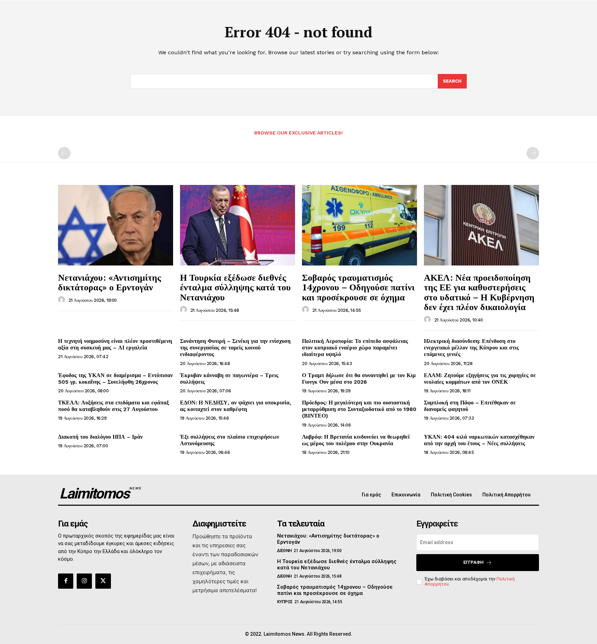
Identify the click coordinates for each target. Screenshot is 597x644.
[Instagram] (84, 581)
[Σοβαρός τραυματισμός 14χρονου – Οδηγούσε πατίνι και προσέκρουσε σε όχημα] (359, 225)
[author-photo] (62, 300)
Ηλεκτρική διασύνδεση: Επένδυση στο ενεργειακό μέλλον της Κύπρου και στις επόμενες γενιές (471, 347)
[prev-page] (64, 153)
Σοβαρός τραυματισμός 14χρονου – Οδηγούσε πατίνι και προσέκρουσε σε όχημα (358, 287)
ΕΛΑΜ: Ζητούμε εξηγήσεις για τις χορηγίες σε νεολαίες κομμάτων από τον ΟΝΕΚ (480, 378)
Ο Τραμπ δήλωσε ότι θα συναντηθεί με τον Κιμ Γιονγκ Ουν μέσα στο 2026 (359, 378)
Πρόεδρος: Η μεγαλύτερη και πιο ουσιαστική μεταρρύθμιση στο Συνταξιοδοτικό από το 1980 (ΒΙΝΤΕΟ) (359, 409)
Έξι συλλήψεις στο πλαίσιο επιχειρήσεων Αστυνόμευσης (229, 440)
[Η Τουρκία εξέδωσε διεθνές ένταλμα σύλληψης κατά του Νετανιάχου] (237, 225)
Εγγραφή (473, 562)
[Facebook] (65, 581)
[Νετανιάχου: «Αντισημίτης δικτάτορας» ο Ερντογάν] (115, 225)
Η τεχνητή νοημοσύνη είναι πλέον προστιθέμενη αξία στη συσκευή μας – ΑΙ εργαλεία (115, 344)
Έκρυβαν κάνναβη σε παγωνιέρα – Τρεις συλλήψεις (229, 378)
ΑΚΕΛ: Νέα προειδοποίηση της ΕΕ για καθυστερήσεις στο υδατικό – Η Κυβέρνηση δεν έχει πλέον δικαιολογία (479, 292)
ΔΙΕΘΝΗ (284, 550)
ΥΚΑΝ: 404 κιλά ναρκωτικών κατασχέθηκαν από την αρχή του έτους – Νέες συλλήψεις (479, 440)
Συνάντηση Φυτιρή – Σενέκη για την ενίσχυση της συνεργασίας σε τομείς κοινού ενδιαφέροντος (235, 347)
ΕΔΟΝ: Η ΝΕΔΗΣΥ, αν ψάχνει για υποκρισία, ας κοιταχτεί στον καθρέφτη (235, 405)
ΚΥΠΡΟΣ (285, 601)
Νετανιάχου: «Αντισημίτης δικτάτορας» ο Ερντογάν (109, 282)
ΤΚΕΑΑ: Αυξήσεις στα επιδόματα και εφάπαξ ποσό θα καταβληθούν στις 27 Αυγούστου (113, 405)
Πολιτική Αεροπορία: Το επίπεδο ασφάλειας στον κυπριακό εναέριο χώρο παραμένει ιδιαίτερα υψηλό (355, 347)
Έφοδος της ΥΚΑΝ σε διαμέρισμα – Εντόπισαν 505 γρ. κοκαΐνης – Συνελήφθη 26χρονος (115, 378)
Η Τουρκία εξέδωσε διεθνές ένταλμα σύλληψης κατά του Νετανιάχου (235, 287)
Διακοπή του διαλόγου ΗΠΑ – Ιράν (100, 436)
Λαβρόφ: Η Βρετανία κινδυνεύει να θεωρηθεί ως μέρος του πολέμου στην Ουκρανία (356, 440)
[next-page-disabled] (533, 153)
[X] (103, 581)
